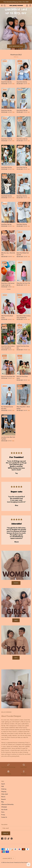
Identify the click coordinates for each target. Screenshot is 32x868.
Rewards (3, 799)
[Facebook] (2, 838)
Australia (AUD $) (7, 858)
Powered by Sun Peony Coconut (21, 862)
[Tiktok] (8, 838)
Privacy (3, 815)
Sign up (5, 833)
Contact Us (4, 817)
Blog (2, 802)
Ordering (3, 789)
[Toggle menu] (2, 5)
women (16, 583)
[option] (16, 28)
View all (16, 56)
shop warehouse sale (16, 46)
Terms (2, 812)
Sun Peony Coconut (9, 862)
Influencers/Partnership (7, 804)
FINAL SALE (4, 794)
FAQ (2, 786)
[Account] (26, 5)
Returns (3, 797)
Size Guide (4, 809)
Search (3, 784)
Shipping (3, 791)
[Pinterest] (12, 838)
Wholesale (4, 807)
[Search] (5, 5)
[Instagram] (5, 838)
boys (16, 658)
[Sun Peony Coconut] (16, 5)
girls (16, 620)
